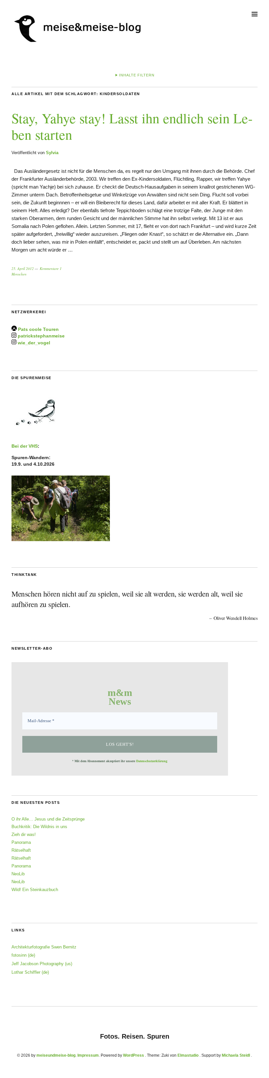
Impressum (88, 1055)
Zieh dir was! (23, 834)
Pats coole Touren (38, 329)
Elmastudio (187, 1055)
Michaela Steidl (236, 1055)
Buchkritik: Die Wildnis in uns (39, 826)
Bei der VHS (24, 446)
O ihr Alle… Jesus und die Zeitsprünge (48, 819)
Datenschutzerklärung (151, 761)
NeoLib (18, 873)
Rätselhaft (21, 850)
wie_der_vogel (34, 342)
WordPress (133, 1055)
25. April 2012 (22, 268)
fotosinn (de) (23, 955)
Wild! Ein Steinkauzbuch (34, 889)
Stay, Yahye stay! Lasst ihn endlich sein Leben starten (132, 126)
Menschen (19, 274)
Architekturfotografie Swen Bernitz (43, 947)
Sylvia (52, 152)
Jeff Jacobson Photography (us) (41, 963)
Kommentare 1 (51, 268)
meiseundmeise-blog (55, 1055)
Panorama (21, 842)
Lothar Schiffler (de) (30, 972)
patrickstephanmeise (41, 336)
